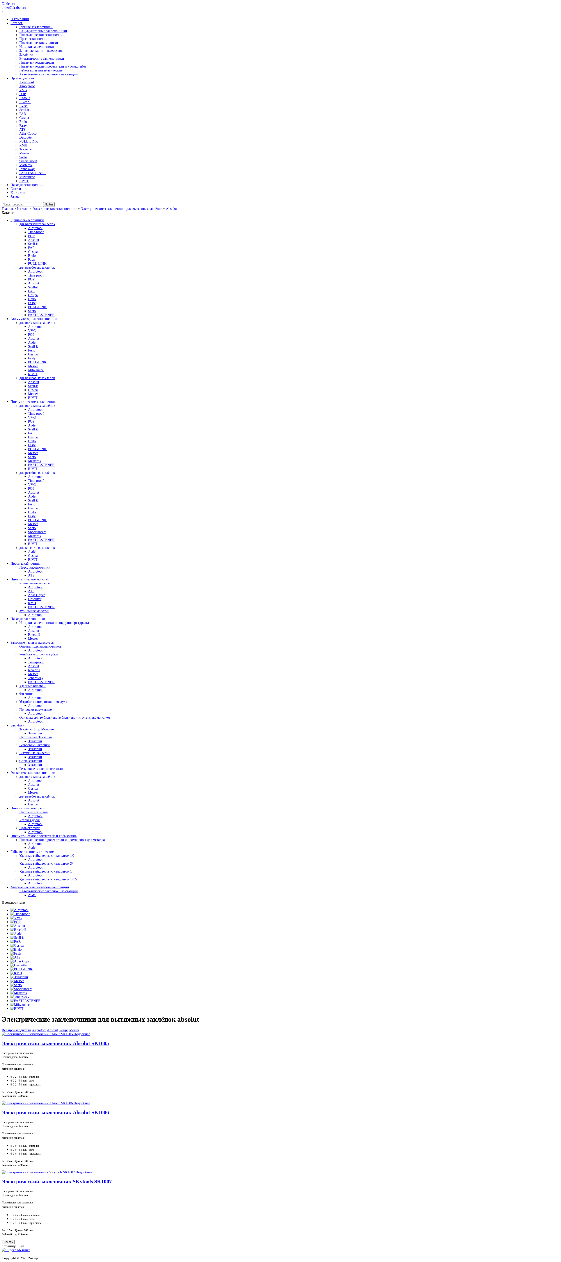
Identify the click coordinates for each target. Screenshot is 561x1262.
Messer (24, 153)
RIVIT (24, 181)
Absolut (24, 98)
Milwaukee (27, 177)
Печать (8, 1242)
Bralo (23, 121)
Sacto (23, 157)
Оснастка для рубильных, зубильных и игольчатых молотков (65, 717)
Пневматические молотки (38, 43)
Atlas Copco (28, 133)
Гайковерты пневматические (40, 70)
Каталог (17, 23)
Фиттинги (27, 694)
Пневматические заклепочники (42, 35)
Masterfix (25, 165)
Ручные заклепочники (36, 27)
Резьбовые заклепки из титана (41, 769)
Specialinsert (28, 161)
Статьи (16, 189)
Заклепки (26, 149)
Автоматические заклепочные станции (48, 74)
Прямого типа (29, 828)
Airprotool (26, 82)
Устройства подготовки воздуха (43, 701)
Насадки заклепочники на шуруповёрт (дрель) (54, 623)
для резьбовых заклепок (37, 267)
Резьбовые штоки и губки (38, 654)
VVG (23, 90)
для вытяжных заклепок (37, 224)
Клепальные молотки (35, 583)
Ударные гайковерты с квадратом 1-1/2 (48, 879)
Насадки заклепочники (36, 46)
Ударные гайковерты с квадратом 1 (45, 871)
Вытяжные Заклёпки (34, 753)
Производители (22, 78)
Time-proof (27, 86)
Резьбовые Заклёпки (34, 745)
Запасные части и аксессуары (41, 50)
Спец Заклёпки (30, 761)
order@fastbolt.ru (14, 7)
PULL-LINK (28, 141)
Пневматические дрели (36, 62)
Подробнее (82, 1034)
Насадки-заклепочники (28, 185)
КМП (23, 145)
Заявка (15, 196)
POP (22, 94)
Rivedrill (25, 102)
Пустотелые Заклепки (35, 737)
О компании (20, 19)
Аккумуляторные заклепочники (43, 31)
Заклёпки (26, 54)
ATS (22, 129)
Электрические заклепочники (41, 58)
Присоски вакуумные (35, 709)
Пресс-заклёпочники (34, 39)
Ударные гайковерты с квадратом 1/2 (47, 855)
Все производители (16, 1030)
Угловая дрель (29, 820)
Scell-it (24, 110)
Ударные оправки (32, 686)
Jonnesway (27, 169)
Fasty (23, 125)
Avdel (23, 106)
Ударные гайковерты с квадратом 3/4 (47, 863)
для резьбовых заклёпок (37, 378)
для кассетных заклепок (37, 548)
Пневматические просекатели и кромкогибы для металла (62, 840)
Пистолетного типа (33, 812)
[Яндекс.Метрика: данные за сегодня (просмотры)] (16, 1250)
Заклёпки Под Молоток (37, 729)
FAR (22, 114)
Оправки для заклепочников (40, 646)
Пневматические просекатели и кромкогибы (52, 66)
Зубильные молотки (34, 611)
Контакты (18, 193)
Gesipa (24, 118)
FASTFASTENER (32, 173)
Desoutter (26, 137)
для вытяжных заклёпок (37, 323)
